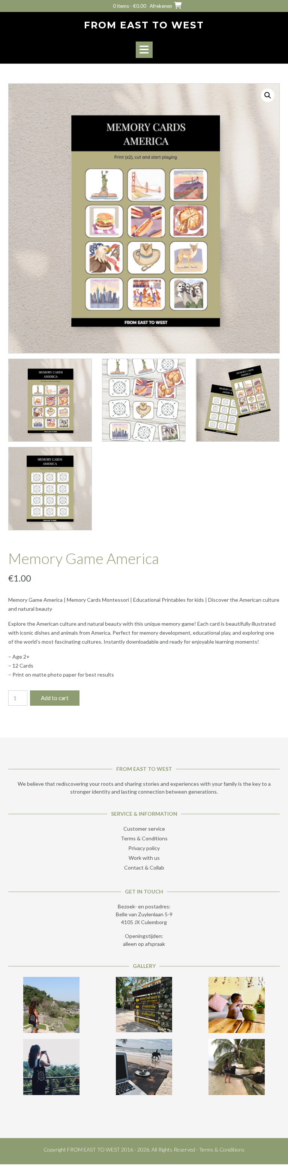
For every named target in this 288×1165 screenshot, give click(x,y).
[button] (144, 50)
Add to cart (55, 698)
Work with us (144, 858)
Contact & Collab (144, 867)
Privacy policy (144, 848)
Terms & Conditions (144, 838)
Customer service (144, 828)
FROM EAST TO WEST (144, 25)
